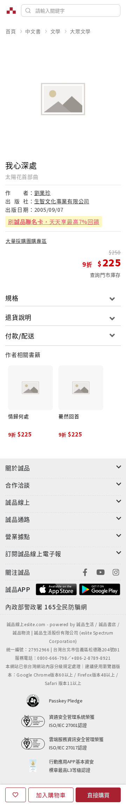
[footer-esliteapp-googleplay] (100, 588)
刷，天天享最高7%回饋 (53, 221)
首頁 (11, 31)
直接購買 (98, 795)
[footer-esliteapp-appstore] (56, 588)
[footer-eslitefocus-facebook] (85, 571)
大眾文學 (80, 31)
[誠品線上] (11, 10)
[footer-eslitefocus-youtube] (100, 571)
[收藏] (15, 795)
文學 (55, 31)
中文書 (33, 31)
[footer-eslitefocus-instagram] (116, 571)
